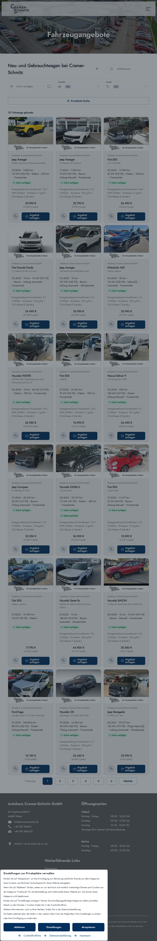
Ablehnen (19, 927)
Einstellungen (53, 927)
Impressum (85, 935)
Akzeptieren (88, 927)
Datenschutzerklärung (60, 935)
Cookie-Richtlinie (32, 935)
